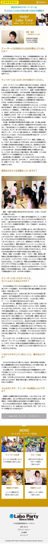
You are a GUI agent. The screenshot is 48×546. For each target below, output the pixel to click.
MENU (42, 2)
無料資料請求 (10, 2)
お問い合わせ (24, 527)
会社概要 (24, 532)
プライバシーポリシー (24, 529)
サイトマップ (24, 535)
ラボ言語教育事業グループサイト (24, 523)
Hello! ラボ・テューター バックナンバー (24, 416)
